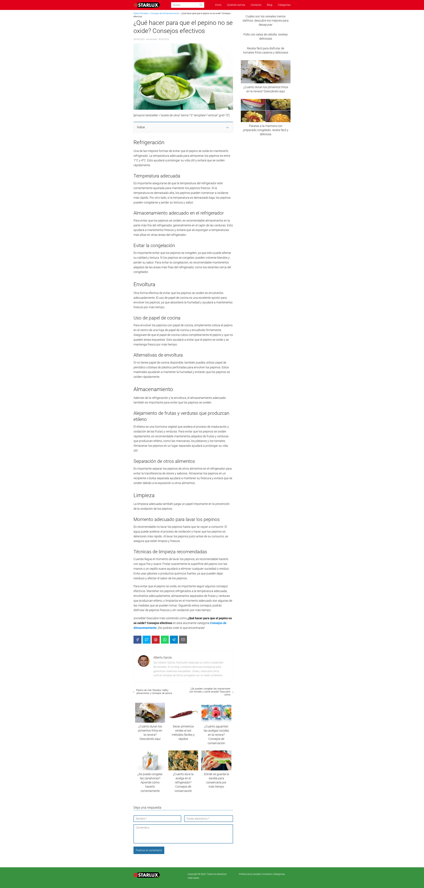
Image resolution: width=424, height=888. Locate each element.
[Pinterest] (156, 640)
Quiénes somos (236, 4)
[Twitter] (147, 640)
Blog (269, 4)
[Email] (183, 640)
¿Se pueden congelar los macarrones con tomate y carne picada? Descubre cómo (209, 691)
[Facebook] (137, 640)
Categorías (284, 4)
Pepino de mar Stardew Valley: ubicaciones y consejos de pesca (154, 692)
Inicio (218, 4)
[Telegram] (174, 640)
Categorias (279, 874)
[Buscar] (201, 4)
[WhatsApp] (165, 640)
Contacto (256, 4)
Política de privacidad (250, 874)
